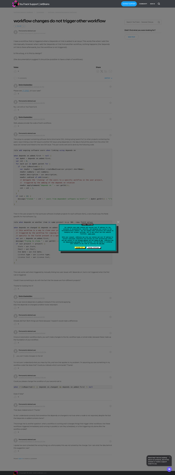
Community (143, 4)
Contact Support (129, 4)
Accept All (79, 247)
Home (16, 4)
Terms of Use (98, 240)
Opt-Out (101, 243)
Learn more (91, 234)
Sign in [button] (152, 4)
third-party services (73, 242)
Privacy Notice (83, 240)
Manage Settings (93, 247)
